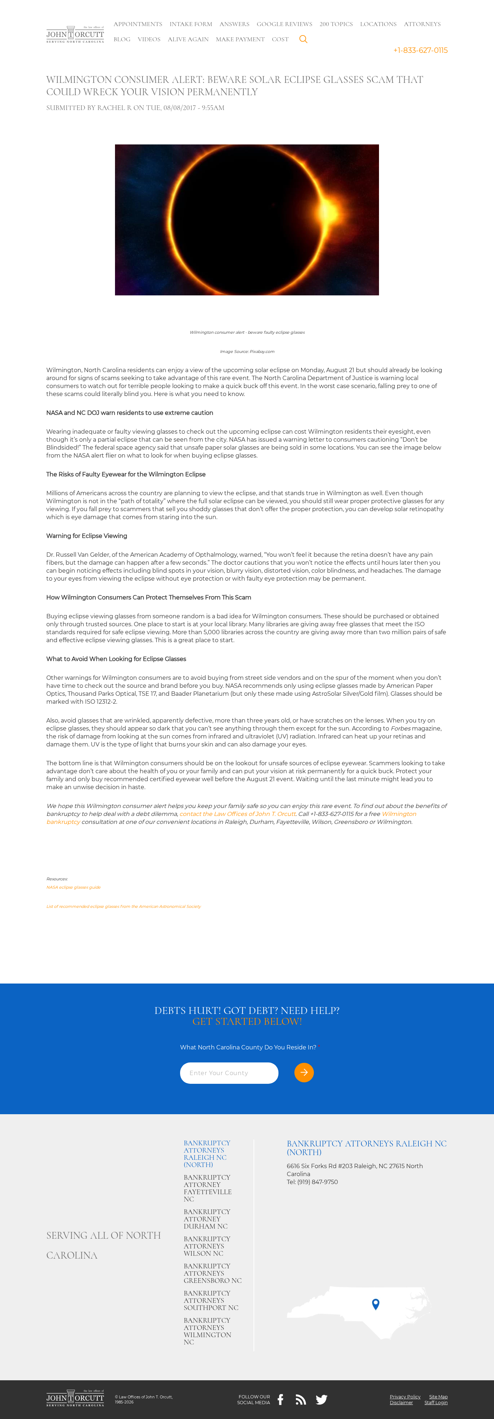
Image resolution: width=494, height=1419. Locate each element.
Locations (378, 24)
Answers (235, 24)
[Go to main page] (75, 35)
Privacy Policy (405, 1396)
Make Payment (240, 39)
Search (305, 41)
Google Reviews (284, 24)
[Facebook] (280, 1399)
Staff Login (436, 1402)
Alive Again (188, 39)
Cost (280, 39)
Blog (122, 39)
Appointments (138, 24)
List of (52, 906)
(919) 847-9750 (317, 1182)
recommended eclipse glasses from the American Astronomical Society (130, 906)
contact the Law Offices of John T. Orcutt (237, 813)
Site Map (438, 1396)
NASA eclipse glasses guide (73, 887)
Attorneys (422, 24)
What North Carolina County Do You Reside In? (250, 1047)
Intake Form (191, 24)
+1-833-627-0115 (420, 50)
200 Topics (336, 24)
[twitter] (321, 1399)
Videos (149, 39)
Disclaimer (401, 1402)
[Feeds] (301, 1399)
